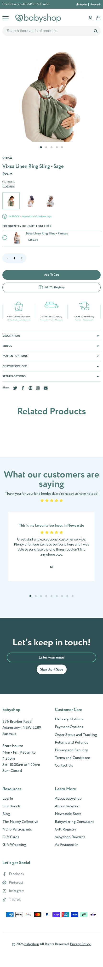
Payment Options (69, 727)
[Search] (96, 31)
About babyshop (68, 798)
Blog (6, 814)
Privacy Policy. (80, 944)
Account (90, 18)
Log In (7, 798)
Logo (38, 18)
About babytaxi (67, 806)
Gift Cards (10, 837)
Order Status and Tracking (76, 735)
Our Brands (11, 806)
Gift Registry (65, 829)
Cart (98, 18)
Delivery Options (69, 719)
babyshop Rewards (70, 837)
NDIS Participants (17, 829)
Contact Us (64, 765)
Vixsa (7, 158)
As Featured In (66, 845)
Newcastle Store (68, 814)
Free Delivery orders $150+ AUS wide (25, 4)
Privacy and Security (71, 750)
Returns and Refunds (71, 742)
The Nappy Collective (20, 822)
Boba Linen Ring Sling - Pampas (47, 233)
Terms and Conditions (73, 758)
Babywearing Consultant (74, 822)
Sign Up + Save (51, 669)
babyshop (31, 944)
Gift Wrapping (14, 845)
